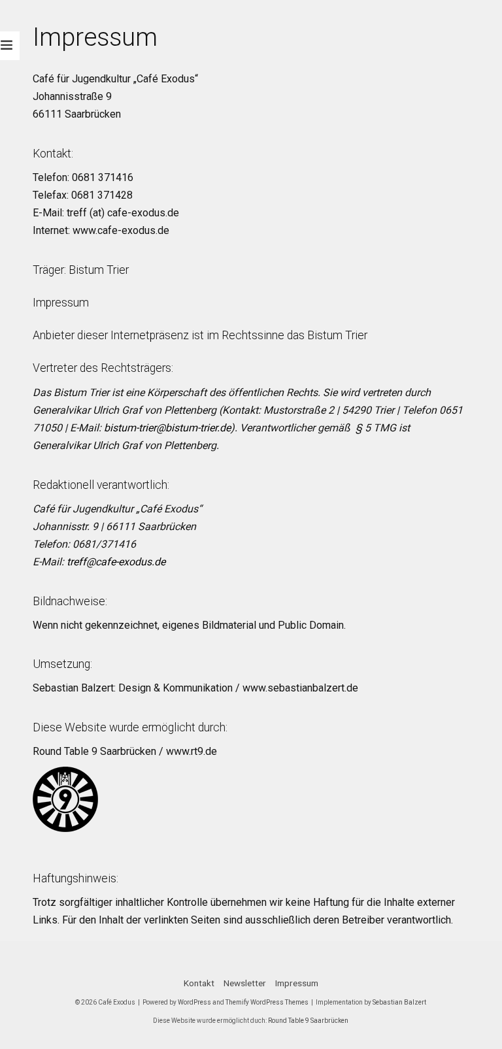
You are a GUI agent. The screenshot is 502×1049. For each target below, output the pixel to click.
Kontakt (199, 983)
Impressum (61, 302)
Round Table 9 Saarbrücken (308, 1020)
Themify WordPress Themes (267, 1002)
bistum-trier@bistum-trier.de (167, 428)
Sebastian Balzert (399, 1002)
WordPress (194, 1002)
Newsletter (245, 983)
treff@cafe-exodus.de (116, 562)
